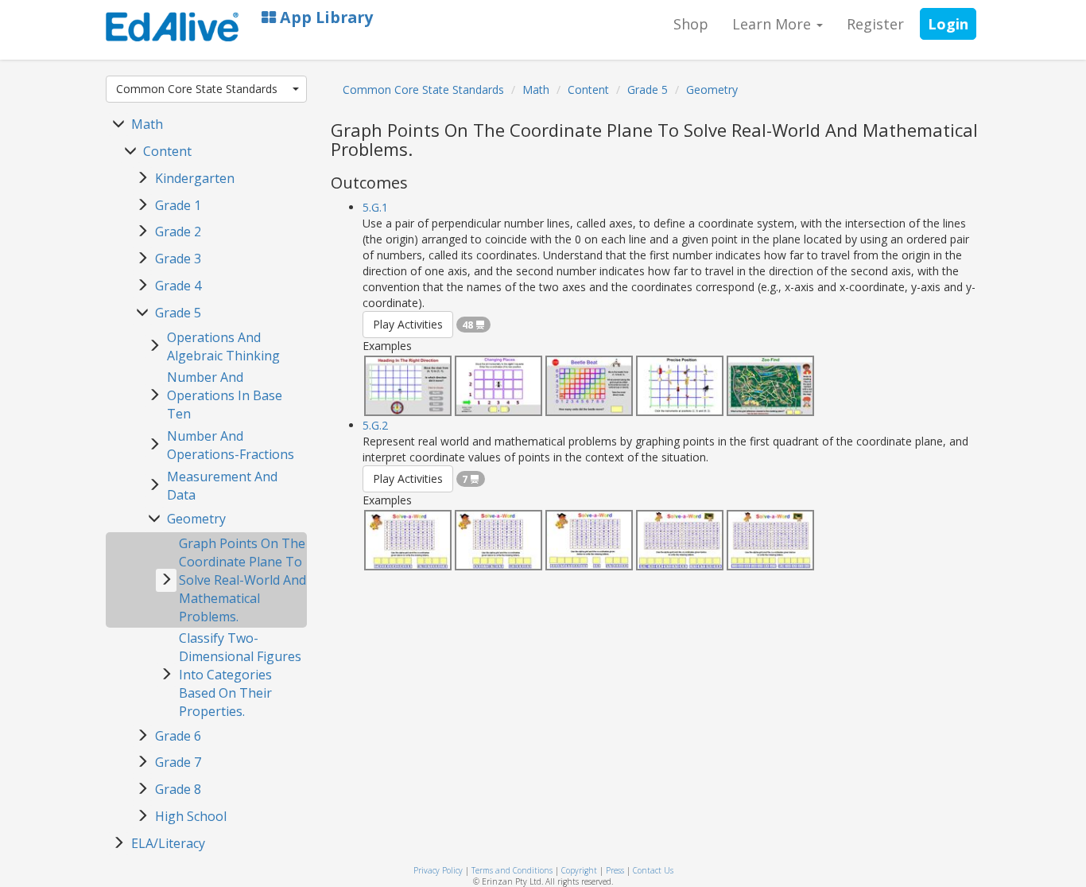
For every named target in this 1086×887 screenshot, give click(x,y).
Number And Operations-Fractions (230, 445)
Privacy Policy (438, 870)
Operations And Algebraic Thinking (223, 346)
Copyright (579, 870)
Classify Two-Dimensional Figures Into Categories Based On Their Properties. (240, 674)
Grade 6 (178, 736)
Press (615, 870)
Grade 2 (178, 231)
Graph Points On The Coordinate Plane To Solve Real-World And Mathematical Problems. (242, 579)
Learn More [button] (773, 23)
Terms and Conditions (512, 870)
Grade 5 (178, 312)
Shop (690, 23)
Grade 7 (178, 762)
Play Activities (408, 324)
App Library (324, 17)
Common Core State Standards (196, 88)
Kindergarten (195, 178)
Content (167, 151)
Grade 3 (178, 258)
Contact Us (653, 870)
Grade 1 (178, 205)
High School (191, 816)
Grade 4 (178, 285)
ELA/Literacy (168, 843)
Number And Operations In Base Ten (224, 395)
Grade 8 (178, 789)
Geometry (196, 518)
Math (147, 124)
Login (948, 23)
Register (875, 23)
